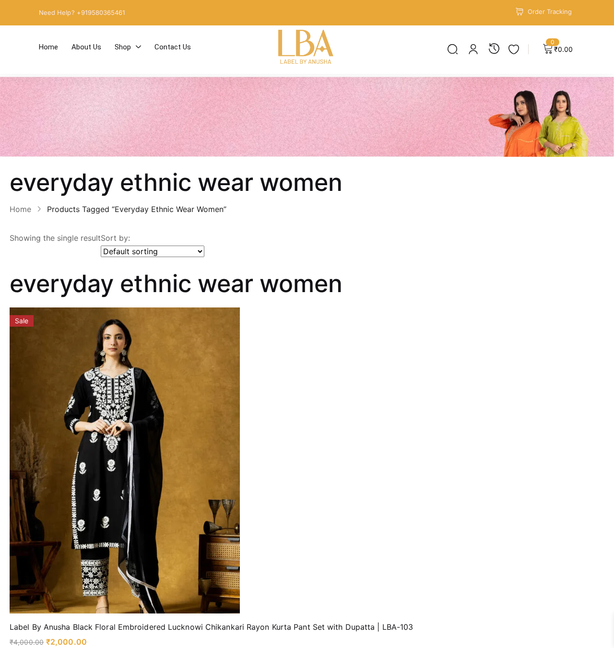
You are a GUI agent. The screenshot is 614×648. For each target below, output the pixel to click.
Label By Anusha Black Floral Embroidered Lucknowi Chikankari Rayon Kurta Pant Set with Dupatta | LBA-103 (211, 627)
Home (20, 209)
